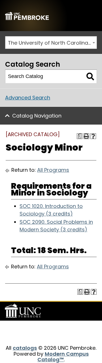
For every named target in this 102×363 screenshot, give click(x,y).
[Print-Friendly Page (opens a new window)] (86, 136)
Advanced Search (27, 97)
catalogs (25, 347)
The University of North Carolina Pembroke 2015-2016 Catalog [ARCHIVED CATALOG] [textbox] (52, 42)
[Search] (90, 76)
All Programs (53, 169)
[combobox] (51, 42)
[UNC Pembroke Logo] (23, 310)
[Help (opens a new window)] (93, 136)
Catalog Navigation (36, 115)
